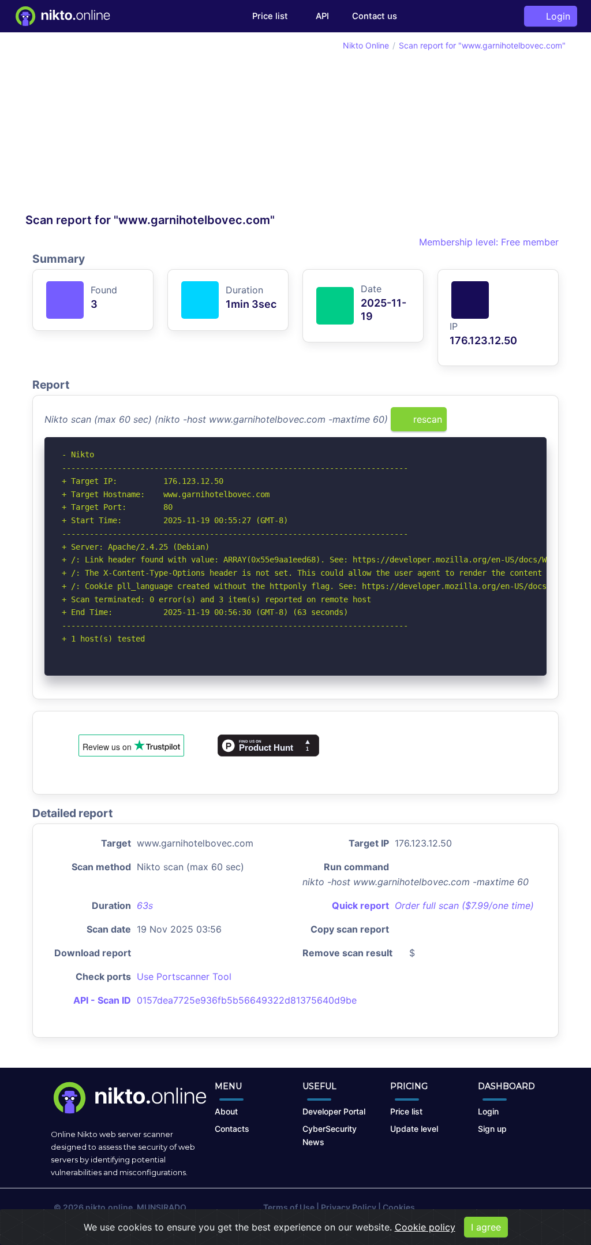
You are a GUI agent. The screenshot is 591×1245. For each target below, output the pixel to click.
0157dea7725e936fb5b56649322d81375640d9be (247, 1000)
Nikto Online (366, 45)
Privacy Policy (348, 1207)
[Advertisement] (160, 126)
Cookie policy (425, 1227)
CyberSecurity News (329, 1135)
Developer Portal (333, 1111)
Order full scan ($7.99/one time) (464, 905)
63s (145, 905)
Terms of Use (289, 1207)
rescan (426, 419)
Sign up (492, 1129)
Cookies (399, 1207)
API (321, 16)
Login (555, 16)
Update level (414, 1129)
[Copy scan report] (501, 423)
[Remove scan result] (539, 423)
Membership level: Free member (487, 242)
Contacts (232, 1129)
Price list (270, 16)
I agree (486, 1227)
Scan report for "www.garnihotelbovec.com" (482, 45)
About (226, 1111)
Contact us (374, 16)
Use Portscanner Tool (184, 976)
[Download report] (521, 423)
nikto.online (109, 1207)
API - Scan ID (102, 1000)
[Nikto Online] (62, 16)
